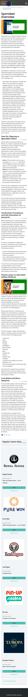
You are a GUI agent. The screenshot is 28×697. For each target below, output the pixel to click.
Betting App (6, 435)
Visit (14, 488)
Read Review (14, 490)
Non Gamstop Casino (10, 681)
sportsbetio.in (14, 162)
